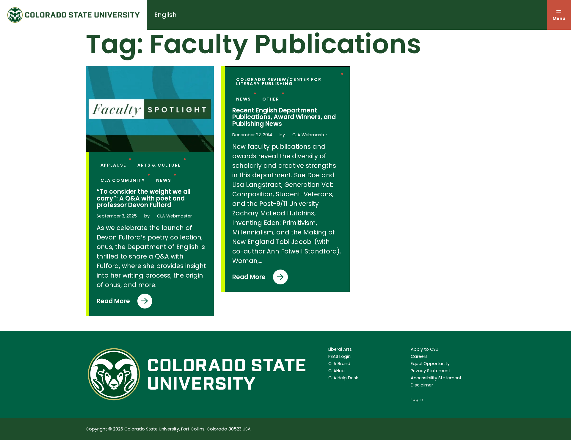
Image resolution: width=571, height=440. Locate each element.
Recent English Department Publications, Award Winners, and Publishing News (284, 117)
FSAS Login (339, 356)
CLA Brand (339, 364)
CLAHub (336, 371)
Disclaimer (422, 385)
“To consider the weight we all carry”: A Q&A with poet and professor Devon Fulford (143, 198)
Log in (417, 400)
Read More (113, 303)
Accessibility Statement (436, 378)
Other (270, 99)
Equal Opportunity (430, 364)
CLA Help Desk (343, 378)
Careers (419, 356)
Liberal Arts (340, 349)
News (163, 180)
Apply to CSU (424, 349)
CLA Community (123, 180)
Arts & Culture (159, 165)
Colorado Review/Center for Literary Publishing (278, 81)
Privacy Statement (430, 371)
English (165, 14)
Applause (113, 165)
